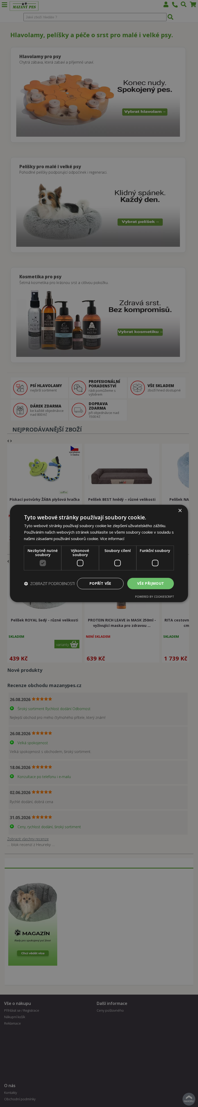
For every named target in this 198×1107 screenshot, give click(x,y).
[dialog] (99, 553)
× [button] (180, 511)
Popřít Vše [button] (100, 583)
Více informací (112, 538)
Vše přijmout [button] (150, 583)
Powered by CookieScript (154, 597)
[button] (49, 583)
